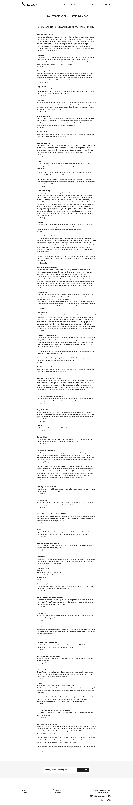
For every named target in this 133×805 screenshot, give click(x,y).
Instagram (57, 793)
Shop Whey (60, 4)
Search (24, 790)
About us (24, 793)
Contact (91, 4)
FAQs (83, 4)
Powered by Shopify (104, 792)
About (73, 4)
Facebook (57, 790)
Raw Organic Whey (105, 790)
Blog (100, 4)
